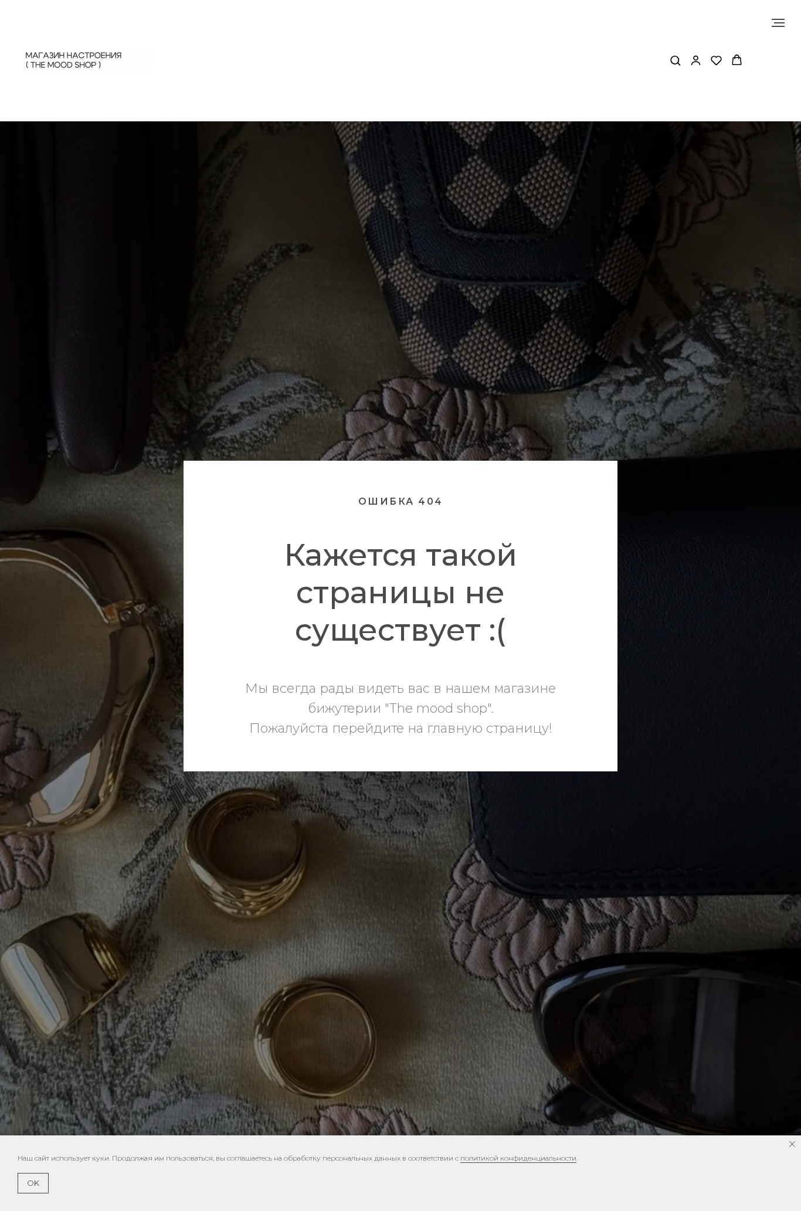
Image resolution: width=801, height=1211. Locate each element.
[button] (675, 60)
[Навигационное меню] (778, 23)
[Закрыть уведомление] (792, 1144)
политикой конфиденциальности (518, 1158)
